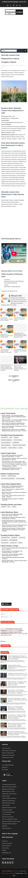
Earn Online (5, 769)
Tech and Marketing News (8, 812)
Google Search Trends (7, 757)
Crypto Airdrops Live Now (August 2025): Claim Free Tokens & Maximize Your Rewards (13, 462)
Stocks (3, 506)
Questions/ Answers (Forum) (9, 807)
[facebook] (11, 5)
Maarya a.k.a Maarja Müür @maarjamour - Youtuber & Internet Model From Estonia (16, 708)
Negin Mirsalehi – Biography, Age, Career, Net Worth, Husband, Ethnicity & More (17, 683)
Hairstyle (13, 542)
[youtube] (8, 5)
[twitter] (17, 5)
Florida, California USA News (9, 798)
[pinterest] (14, 5)
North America (6, 445)
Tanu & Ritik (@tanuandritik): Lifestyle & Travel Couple (7, 319)
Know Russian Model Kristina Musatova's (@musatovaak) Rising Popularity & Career (17, 733)
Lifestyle (22, 537)
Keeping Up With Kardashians (9, 823)
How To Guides (6, 805)
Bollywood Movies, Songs (8, 791)
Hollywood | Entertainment (8, 800)
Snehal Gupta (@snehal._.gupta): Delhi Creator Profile (7, 336)
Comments (5, 616)
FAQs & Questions (6, 828)
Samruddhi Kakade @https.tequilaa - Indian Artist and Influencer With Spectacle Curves (20, 335)
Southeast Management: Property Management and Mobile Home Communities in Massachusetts (14, 521)
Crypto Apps (12, 476)
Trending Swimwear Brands (9, 784)
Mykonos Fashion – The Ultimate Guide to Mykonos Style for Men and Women (14, 420)
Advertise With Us (6, 845)
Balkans (4, 447)
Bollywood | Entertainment (8, 789)
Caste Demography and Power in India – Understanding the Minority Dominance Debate (17, 657)
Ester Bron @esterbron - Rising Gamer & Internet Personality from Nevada (17, 700)
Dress (20, 542)
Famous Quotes (6, 796)
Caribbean (16, 442)
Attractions (18, 440)
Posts (3, 614)
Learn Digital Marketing (8, 765)
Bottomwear (13, 540)
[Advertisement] (14, 32)
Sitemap (4, 850)
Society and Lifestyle (7, 810)
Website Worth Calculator (8, 755)
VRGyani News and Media (7, 873)
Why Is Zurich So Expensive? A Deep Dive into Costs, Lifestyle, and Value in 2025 (13, 423)
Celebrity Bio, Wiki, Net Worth (9, 793)
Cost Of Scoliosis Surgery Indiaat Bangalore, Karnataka (6, 351)
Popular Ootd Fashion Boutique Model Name (13, 557)
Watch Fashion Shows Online (9, 786)
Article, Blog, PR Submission (9, 750)
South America (6, 442)
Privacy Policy (5, 848)
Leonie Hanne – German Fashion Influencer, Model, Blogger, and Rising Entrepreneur (17, 716)
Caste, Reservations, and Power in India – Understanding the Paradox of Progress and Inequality (20, 367)
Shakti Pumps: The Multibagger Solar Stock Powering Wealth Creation (12, 486)
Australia (4, 437)
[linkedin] (20, 5)
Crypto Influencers (7, 478)
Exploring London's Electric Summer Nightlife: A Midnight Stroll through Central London (13, 430)
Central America (6, 440)
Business (22, 65)
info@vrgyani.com (6, 852)
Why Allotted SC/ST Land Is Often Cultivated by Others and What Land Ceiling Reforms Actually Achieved (7, 367)
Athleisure (4, 542)
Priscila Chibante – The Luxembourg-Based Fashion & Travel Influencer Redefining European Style (14, 417)
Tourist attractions (19, 445)
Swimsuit (14, 537)
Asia (11, 437)
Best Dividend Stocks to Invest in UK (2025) (12, 498)
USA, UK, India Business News (9, 819)
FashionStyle (5, 537)
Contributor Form (6, 748)
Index (14, 506)
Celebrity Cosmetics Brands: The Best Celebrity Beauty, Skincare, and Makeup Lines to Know (13, 529)
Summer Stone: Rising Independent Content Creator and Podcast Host (17, 667)
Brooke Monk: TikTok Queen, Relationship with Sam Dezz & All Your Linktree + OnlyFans (17, 692)
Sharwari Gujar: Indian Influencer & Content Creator (19, 319)
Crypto (3, 476)
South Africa (12, 447)
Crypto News (20, 478)
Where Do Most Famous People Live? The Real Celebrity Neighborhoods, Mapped (17, 725)
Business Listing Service (8, 752)
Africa (16, 437)
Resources (4, 767)
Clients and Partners (7, 843)
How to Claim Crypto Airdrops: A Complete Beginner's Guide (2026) (12, 456)
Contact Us (5, 841)
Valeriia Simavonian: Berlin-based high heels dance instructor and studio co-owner (14, 525)
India (2, 67)
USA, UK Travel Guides (8, 816)
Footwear (4, 540)
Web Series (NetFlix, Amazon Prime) (11, 821)
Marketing (4, 826)
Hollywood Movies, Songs (8, 803)
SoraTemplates (15, 871)
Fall (9, 506)
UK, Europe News (6, 814)
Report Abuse (6, 856)
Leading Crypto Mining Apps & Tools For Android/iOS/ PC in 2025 (12, 468)
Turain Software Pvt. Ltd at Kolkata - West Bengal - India (20, 351)
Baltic (21, 447)
